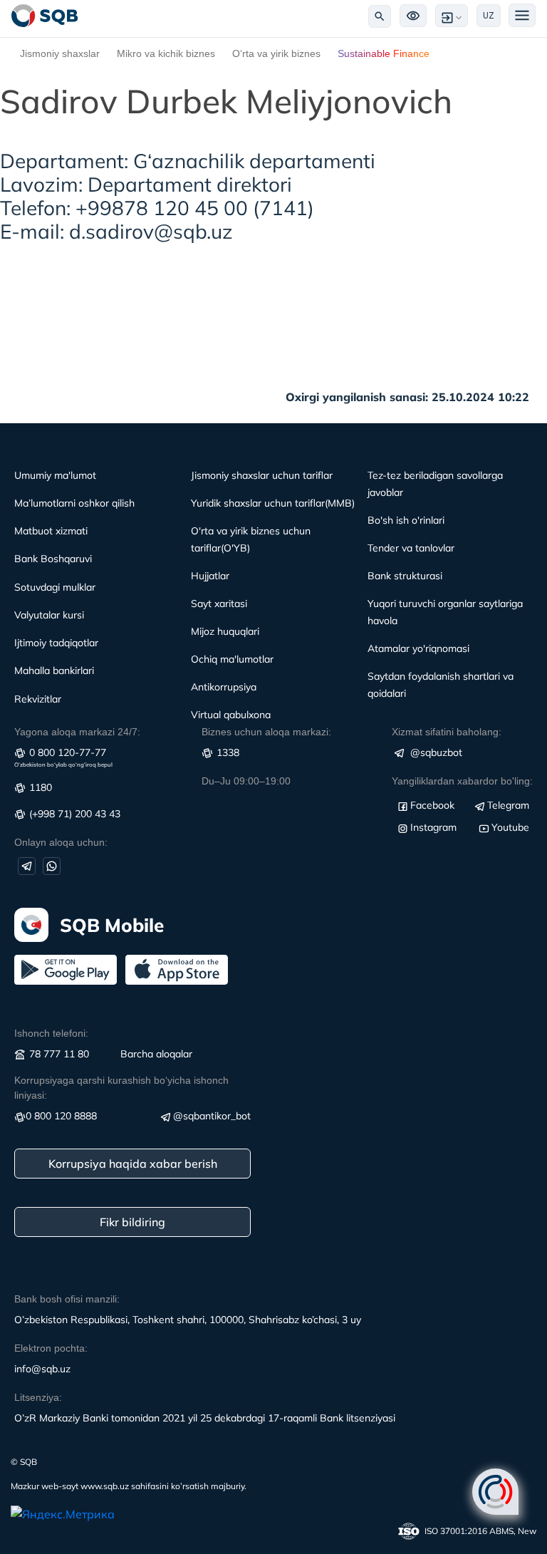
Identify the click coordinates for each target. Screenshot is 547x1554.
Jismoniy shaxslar (60, 53)
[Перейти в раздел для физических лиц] (44, 16)
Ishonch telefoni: (51, 1033)
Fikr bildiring (132, 1222)
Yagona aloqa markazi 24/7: (77, 731)
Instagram (433, 827)
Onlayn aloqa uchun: (61, 842)
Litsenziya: (38, 1397)
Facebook (432, 805)
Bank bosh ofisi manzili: (67, 1299)
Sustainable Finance (383, 53)
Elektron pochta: (51, 1348)
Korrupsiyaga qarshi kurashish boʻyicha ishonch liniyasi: (121, 1087)
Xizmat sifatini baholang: (446, 731)
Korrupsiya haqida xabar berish (132, 1163)
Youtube (510, 827)
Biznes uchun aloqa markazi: (266, 731)
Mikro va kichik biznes (166, 53)
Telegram (508, 805)
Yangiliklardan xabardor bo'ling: (462, 781)
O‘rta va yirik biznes (276, 53)
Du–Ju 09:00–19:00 (246, 781)
